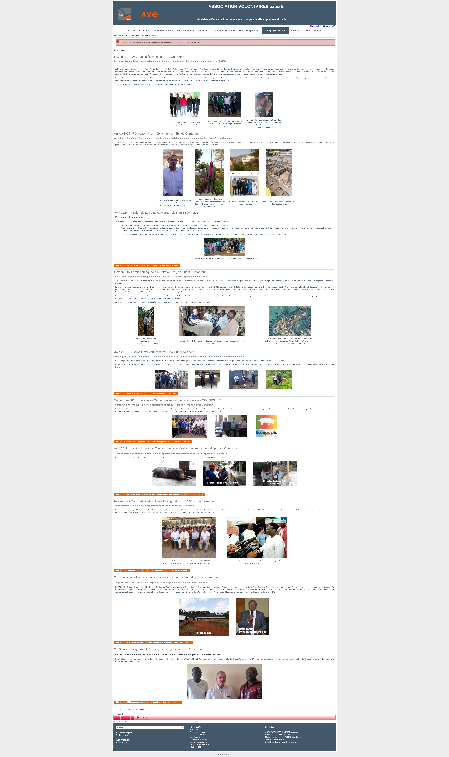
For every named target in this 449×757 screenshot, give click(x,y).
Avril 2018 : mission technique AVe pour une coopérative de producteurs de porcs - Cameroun (176, 448)
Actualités (144, 30)
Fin (147, 718)
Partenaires (296, 30)
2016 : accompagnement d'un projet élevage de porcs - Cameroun (158, 649)
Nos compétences (186, 30)
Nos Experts (195, 737)
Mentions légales (125, 733)
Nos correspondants (249, 30)
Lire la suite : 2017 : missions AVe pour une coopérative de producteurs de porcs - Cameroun (153, 642)
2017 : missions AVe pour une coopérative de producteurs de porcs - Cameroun (166, 577)
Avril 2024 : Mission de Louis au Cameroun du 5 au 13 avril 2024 (157, 212)
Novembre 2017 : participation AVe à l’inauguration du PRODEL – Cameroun (164, 501)
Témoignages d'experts (275, 30)
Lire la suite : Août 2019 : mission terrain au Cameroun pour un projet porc (146, 393)
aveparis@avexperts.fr (275, 740)
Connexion (122, 742)
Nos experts (205, 30)
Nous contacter (313, 30)
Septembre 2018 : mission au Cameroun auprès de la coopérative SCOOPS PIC (167, 400)
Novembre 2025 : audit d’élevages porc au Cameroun (149, 56)
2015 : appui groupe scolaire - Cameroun (133, 709)
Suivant (141, 718)
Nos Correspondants (198, 742)
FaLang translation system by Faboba (120, 721)
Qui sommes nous (197, 732)
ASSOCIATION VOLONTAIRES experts (246, 6)
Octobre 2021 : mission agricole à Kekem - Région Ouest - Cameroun (160, 272)
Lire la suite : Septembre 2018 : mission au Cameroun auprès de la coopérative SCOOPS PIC (153, 442)
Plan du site (123, 735)
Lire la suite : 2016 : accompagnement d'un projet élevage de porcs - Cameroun (148, 702)
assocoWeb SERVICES (225, 754)
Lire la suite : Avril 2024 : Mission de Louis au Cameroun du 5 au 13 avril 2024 (147, 265)
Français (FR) (316, 26)
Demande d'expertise (224, 30)
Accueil (131, 30)
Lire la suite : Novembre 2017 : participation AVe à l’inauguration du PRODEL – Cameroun (152, 570)
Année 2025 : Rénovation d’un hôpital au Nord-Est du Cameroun (156, 133)
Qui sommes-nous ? (163, 30)
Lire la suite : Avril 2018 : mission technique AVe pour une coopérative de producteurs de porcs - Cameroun (159, 494)
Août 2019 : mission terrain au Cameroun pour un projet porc (154, 352)
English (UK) (330, 26)
